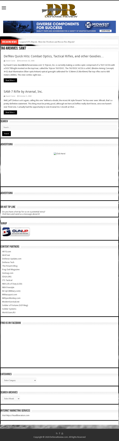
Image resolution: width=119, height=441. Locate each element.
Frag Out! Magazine (11, 269)
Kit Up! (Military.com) (11, 291)
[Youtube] (62, 433)
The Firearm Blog (10, 266)
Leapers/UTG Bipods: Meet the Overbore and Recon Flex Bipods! (47, 42)
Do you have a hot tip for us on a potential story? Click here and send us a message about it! (23, 213)
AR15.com (6, 251)
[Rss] (57, 433)
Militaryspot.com (9, 294)
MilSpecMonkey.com (11, 298)
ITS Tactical (7, 280)
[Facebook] (59, 433)
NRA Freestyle (8, 287)
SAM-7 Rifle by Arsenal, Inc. (23, 91)
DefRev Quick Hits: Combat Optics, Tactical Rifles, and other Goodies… (54, 56)
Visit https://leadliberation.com (15, 415)
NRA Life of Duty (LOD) (12, 284)
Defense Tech (8, 262)
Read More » (10, 80)
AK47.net (6, 255)
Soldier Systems (9, 309)
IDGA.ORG (6, 276)
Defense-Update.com (11, 259)
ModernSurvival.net (10, 302)
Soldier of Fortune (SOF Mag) (15, 305)
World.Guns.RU (8, 312)
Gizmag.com (7, 273)
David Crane (10, 61)
